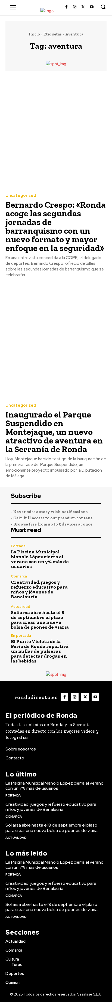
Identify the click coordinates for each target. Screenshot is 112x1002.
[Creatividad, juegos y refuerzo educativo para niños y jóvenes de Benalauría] (87, 586)
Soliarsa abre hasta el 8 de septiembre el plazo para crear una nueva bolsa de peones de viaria (40, 619)
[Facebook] (66, 7)
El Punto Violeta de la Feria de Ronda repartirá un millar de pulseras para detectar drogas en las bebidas (40, 651)
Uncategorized (20, 196)
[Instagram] (75, 7)
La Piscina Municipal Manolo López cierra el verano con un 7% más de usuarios (40, 559)
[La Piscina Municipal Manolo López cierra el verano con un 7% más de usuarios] (87, 556)
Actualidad (20, 606)
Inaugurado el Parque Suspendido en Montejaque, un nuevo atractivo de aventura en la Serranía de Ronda (54, 431)
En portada (21, 635)
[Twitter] (83, 7)
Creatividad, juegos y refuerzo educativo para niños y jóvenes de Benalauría (39, 589)
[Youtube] (91, 7)
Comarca (19, 576)
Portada (18, 546)
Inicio (34, 34)
